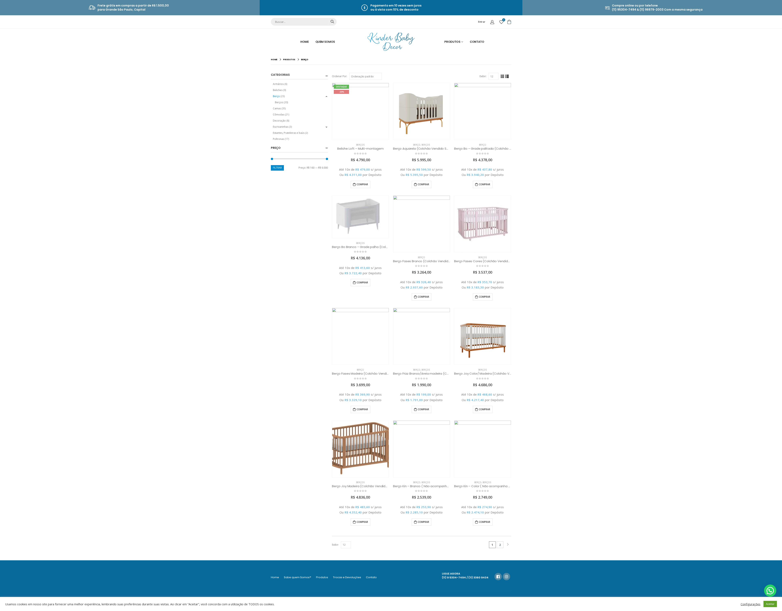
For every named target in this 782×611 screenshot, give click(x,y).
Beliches (277, 90)
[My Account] (492, 21)
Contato (477, 42)
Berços (360, 144)
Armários (278, 84)
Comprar (362, 184)
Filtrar (277, 167)
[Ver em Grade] (502, 76)
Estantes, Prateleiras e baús (288, 133)
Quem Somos (325, 42)
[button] (770, 591)
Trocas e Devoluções (347, 577)
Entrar (481, 21)
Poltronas (278, 139)
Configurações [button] (750, 604)
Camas (277, 108)
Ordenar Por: (339, 76)
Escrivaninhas (280, 126)
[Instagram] (506, 576)
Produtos (452, 42)
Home (304, 42)
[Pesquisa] (332, 21)
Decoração (279, 120)
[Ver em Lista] (507, 76)
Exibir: (483, 76)
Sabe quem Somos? (297, 577)
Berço (416, 144)
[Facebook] (498, 576)
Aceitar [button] (770, 604)
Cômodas (278, 114)
